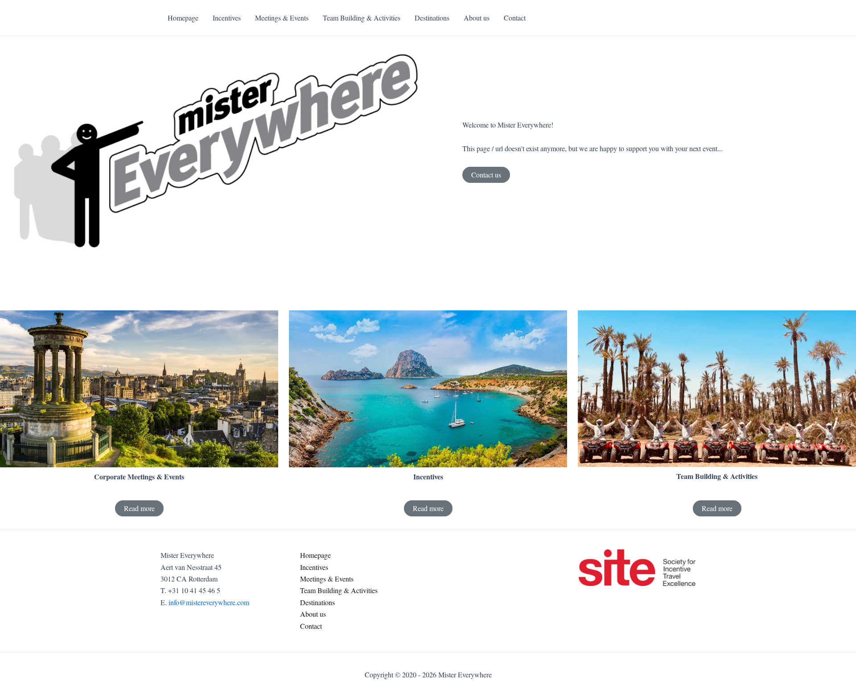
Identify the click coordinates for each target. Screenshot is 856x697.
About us (313, 614)
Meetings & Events (327, 578)
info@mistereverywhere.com (209, 602)
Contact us (486, 174)
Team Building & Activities (339, 590)
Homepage (315, 555)
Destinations (317, 602)
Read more (139, 508)
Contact (311, 626)
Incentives (314, 567)
